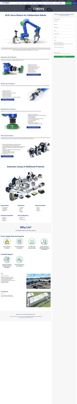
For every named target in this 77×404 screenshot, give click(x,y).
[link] (4, 3)
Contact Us (74, 3)
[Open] (74, 40)
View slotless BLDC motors (7, 99)
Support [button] (48, 0)
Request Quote (68, 3)
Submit (64, 56)
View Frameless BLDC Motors (33, 74)
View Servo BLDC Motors (7, 156)
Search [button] (44, 0)
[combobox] (63, 40)
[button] (64, 37)
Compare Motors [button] (62, 0)
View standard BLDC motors (33, 127)
